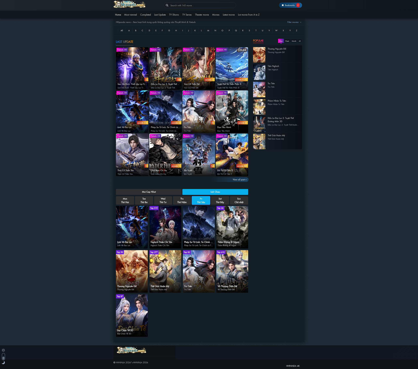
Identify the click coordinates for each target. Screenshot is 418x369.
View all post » (240, 179)
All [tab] (300, 41)
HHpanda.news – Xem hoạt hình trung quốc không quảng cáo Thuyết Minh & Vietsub (137, 4)
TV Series (187, 14)
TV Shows (174, 14)
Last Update (160, 14)
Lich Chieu (215, 191)
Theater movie (202, 14)
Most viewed (130, 14)
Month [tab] (294, 41)
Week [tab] (287, 41)
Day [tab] (281, 41)
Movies (215, 14)
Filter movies (293, 22)
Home (118, 14)
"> (132, 362)
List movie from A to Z (248, 14)
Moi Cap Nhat (149, 191)
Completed (145, 14)
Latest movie (229, 14)
